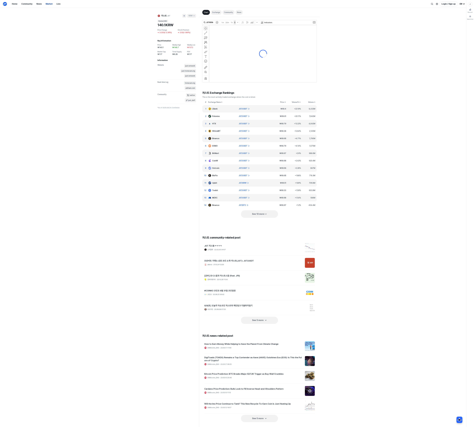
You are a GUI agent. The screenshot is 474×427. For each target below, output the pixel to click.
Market (49, 4)
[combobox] (462, 3)
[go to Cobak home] (5, 4)
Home (14, 4)
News (39, 4)
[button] (259, 247)
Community (26, 4)
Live (58, 4)
